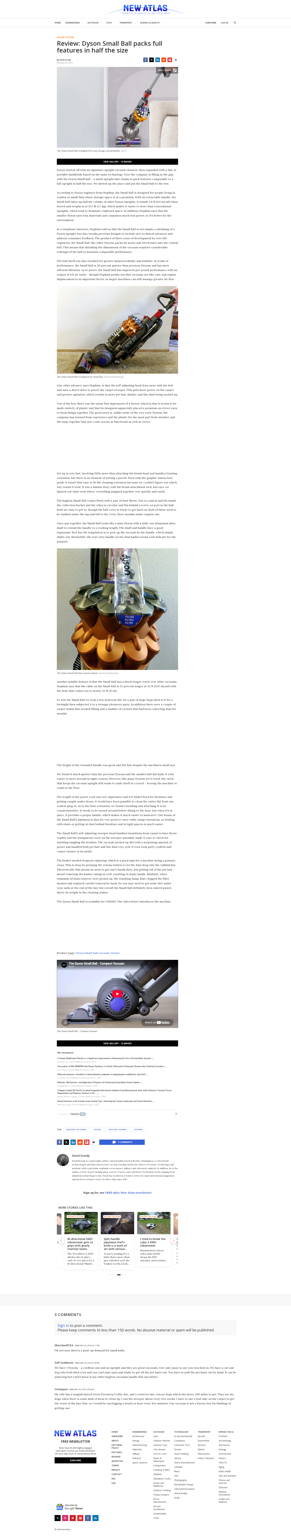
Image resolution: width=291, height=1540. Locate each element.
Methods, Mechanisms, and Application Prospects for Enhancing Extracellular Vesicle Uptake (98, 1082)
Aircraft (201, 1436)
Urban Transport (206, 1458)
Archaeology (225, 1440)
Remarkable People (183, 1484)
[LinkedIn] (157, 60)
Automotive (203, 1440)
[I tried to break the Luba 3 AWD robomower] (117, 1223)
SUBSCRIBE (210, 22)
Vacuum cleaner (118, 1129)
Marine (201, 1449)
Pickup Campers (161, 1494)
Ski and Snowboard (159, 1508)
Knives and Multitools (158, 1484)
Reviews (138, 1129)
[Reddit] (163, 60)
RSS (113, 1478)
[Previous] (61, 1241)
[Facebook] (145, 60)
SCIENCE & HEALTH (150, 22)
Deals (177, 1497)
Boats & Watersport (158, 1459)
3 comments (125, 1142)
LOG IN (224, 22)
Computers (179, 1440)
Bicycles (202, 1445)
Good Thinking (181, 1453)
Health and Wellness (224, 1500)
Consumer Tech (182, 1445)
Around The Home (65, 37)
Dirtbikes (157, 1474)
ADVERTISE (117, 1461)
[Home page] (145, 9)
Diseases (223, 1487)
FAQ (114, 1483)
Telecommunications (184, 1488)
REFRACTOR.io (226, 1431)
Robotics (136, 1458)
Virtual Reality (180, 1493)
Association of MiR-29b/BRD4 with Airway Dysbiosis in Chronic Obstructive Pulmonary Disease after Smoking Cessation (110, 1066)
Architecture (138, 1436)
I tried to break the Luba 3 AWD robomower (116, 1242)
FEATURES (117, 1452)
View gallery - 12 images (117, 161)
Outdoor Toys (160, 1445)
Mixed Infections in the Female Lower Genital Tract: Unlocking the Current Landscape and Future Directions (104, 1101)
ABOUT (115, 1440)
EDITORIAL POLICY (117, 1446)
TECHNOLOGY (181, 1431)
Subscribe (75, 1460)
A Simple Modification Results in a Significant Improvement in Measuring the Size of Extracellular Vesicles (104, 1058)
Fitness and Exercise (224, 1481)
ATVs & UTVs (159, 1453)
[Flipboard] (169, 60)
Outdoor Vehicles (161, 1440)
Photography (180, 1480)
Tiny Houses (159, 1449)
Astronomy (224, 1445)
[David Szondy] (63, 1160)
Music (177, 1471)
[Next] (174, 1241)
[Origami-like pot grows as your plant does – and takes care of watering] (154, 1223)
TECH (109, 22)
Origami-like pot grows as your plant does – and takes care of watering (153, 1244)
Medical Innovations (224, 1493)
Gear (155, 1436)
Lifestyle (178, 1467)
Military (136, 1453)
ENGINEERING (72, 22)
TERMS (115, 1465)
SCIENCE (223, 1436)
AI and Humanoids (183, 1436)
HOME (58, 22)
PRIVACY (116, 1469)
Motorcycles (204, 1453)
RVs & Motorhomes (159, 1500)
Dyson (97, 1129)
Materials (137, 1449)
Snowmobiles (160, 1513)
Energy (135, 1440)
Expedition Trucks (162, 1478)
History (177, 1458)
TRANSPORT (125, 22)
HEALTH (223, 1462)
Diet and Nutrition (227, 1475)
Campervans (159, 1465)
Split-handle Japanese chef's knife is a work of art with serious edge (78, 1245)
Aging (221, 1467)
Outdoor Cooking (161, 1490)
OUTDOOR (92, 22)
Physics (222, 1458)
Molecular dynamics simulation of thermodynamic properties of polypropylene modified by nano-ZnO (101, 1074)
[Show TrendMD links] (176, 1113)
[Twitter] (151, 60)
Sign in (63, 1325)
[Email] (176, 60)
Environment (225, 1453)
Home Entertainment (184, 1462)
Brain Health (225, 1471)
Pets (176, 1475)
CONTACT (117, 1474)
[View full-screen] (175, 70)
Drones (177, 1449)
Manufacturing (139, 1445)
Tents (156, 1518)
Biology (222, 1449)
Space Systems (139, 1462)
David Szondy (81, 1155)
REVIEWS (116, 1456)
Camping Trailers (161, 1469)
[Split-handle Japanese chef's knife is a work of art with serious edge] (81, 1223)
